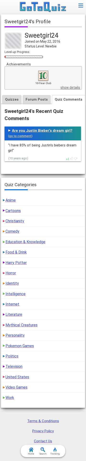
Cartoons (13, 210)
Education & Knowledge (25, 242)
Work (9, 397)
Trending (55, 454)
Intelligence (15, 294)
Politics (11, 356)
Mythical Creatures (21, 325)
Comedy (12, 231)
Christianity (14, 221)
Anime (10, 200)
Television (13, 366)
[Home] (43, 7)
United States (17, 377)
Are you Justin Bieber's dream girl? (42, 130)
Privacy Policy (43, 431)
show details (70, 87)
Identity (12, 283)
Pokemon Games (19, 346)
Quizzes (12, 99)
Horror (10, 273)
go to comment (20, 136)
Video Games (16, 387)
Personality (15, 335)
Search (43, 454)
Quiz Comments (68, 99)
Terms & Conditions (43, 421)
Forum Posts (37, 99)
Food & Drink (16, 252)
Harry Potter (16, 262)
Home (31, 454)
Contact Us (43, 441)
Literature (13, 314)
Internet (12, 304)
